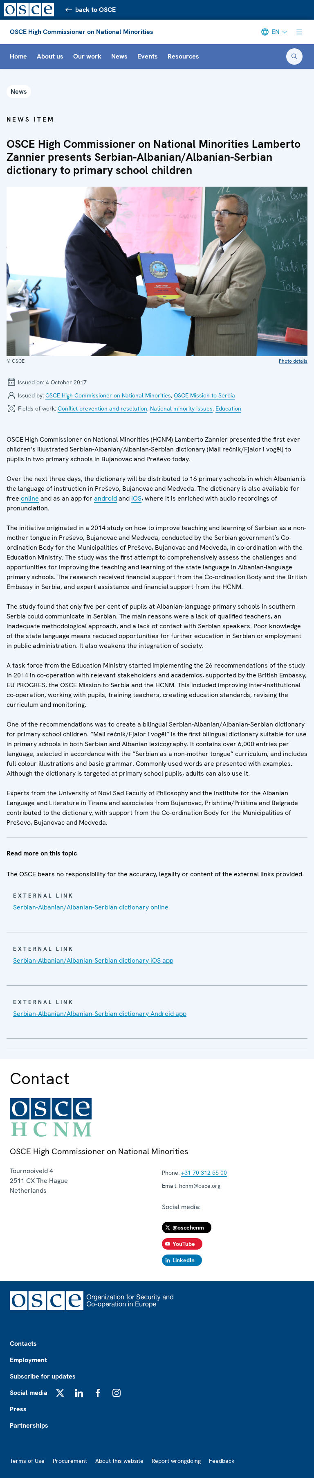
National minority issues (181, 408)
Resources (183, 56)
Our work (87, 56)
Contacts (23, 1343)
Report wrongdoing (176, 1460)
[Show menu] (299, 32)
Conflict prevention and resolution (102, 408)
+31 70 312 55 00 (204, 1172)
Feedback (221, 1460)
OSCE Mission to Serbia (204, 395)
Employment (28, 1360)
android (105, 498)
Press (18, 1409)
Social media (28, 1392)
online (30, 498)
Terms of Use (27, 1460)
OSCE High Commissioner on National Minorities (81, 31)
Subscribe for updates (43, 1376)
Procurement (70, 1460)
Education (228, 408)
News (119, 56)
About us (50, 56)
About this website (119, 1460)
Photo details (293, 361)
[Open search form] (294, 56)
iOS (136, 498)
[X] (60, 1393)
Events (147, 56)
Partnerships (29, 1425)
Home (18, 56)
